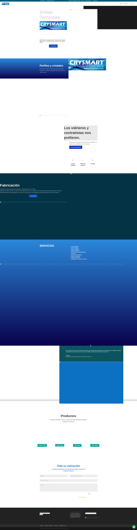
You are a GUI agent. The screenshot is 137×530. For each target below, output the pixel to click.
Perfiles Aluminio (88, 0)
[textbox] (90, 514)
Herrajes (82, 0)
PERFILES (77, 445)
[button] (134, 527)
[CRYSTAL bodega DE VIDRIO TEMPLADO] (33, 202)
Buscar (41, 514)
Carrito (131, 3)
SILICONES (95, 445)
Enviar (94, 493)
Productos (126, 3)
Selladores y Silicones (76, 0)
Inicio (121, 3)
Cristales (70, 0)
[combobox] (90, 513)
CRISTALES (42, 445)
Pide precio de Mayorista (76, 147)
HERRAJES (59, 445)
